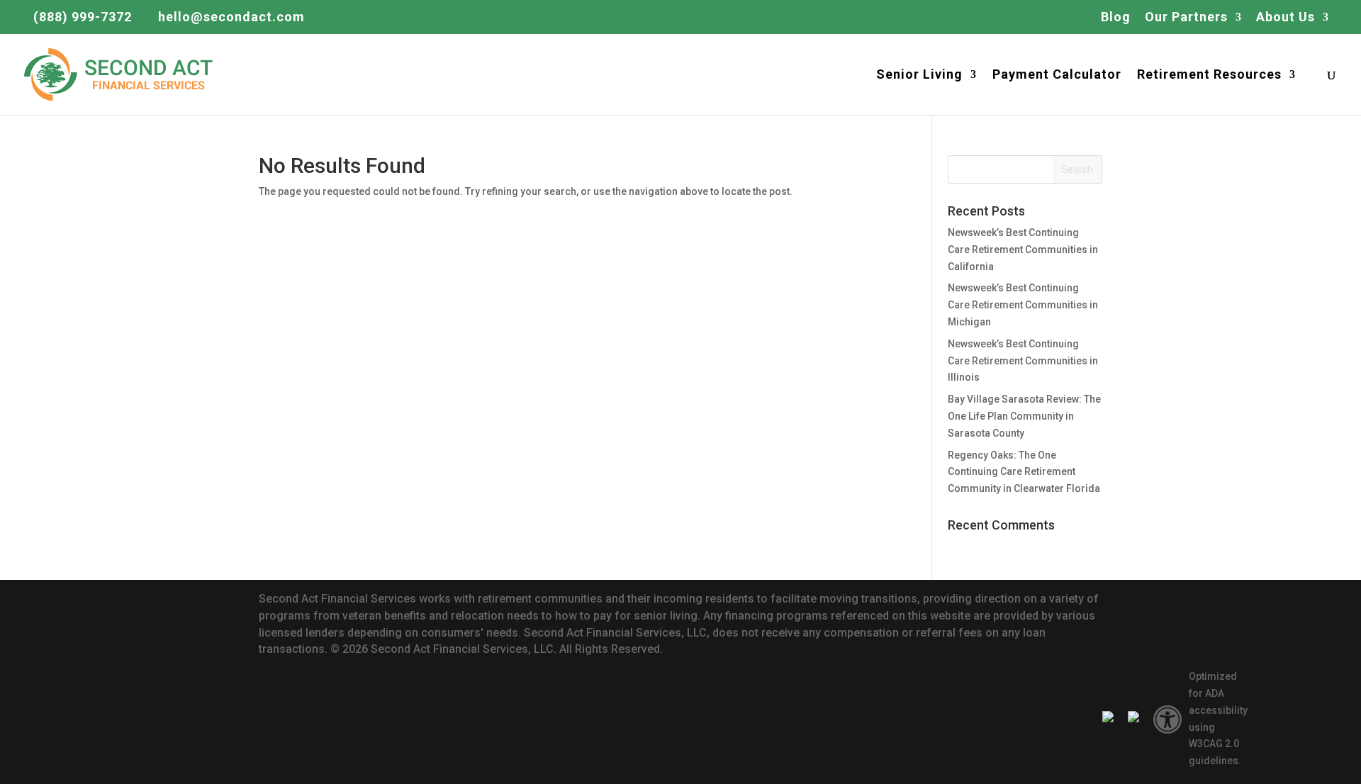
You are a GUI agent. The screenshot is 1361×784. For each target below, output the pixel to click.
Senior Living (919, 75)
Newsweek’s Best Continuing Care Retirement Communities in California (1023, 249)
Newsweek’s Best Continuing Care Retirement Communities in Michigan (1023, 304)
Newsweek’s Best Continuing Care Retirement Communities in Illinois (1023, 360)
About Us (1285, 17)
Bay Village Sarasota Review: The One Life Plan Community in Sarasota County (1024, 416)
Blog (1116, 17)
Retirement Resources (1209, 75)
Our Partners (1186, 17)
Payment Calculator (1056, 75)
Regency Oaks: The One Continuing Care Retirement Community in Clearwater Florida (1024, 472)
